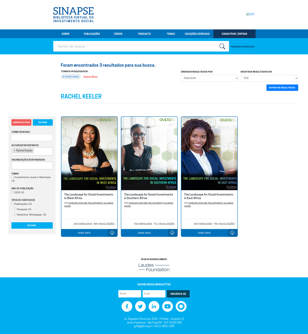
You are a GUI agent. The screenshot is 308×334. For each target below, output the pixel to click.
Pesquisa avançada (243, 46)
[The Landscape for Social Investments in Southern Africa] (149, 153)
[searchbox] (36, 150)
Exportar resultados (282, 87)
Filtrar (42, 122)
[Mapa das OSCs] (181, 306)
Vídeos (118, 34)
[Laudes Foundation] (154, 267)
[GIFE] (243, 14)
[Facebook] (127, 306)
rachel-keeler (71, 76)
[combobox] (32, 151)
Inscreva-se (178, 294)
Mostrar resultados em (256, 71)
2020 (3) (19, 192)
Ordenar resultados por (196, 71)
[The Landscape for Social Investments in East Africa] (209, 153)
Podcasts (144, 34)
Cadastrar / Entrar (234, 34)
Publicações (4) (23, 203)
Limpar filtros (90, 76)
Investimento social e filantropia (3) (31, 179)
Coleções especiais (197, 34)
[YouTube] (167, 306)
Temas (171, 34)
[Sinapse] (73, 14)
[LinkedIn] (154, 306)
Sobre (66, 34)
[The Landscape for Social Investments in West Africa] (89, 153)
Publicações (92, 34)
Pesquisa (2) (24, 209)
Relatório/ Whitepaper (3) (31, 214)
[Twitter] (140, 306)
